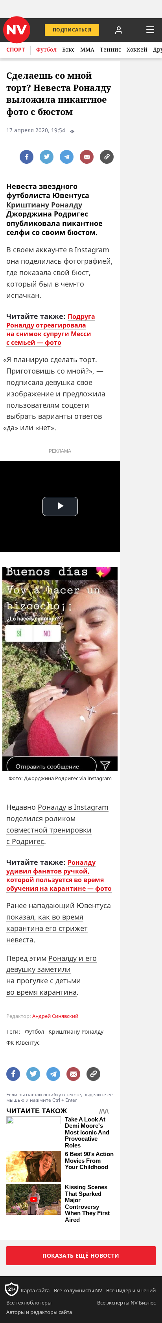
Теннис (110, 49)
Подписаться (72, 29)
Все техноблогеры (29, 1302)
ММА (87, 49)
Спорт (15, 49)
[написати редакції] (87, 157)
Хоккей (137, 49)
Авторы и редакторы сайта (39, 1312)
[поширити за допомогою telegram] (67, 157)
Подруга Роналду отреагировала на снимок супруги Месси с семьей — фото (50, 329)
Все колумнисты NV (78, 1290)
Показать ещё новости (80, 1255)
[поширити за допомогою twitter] (46, 157)
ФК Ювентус (23, 1042)
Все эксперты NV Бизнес (126, 1302)
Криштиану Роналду (44, 204)
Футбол (46, 49)
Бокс (68, 49)
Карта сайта (35, 1290)
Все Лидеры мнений (131, 1290)
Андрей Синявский (55, 1016)
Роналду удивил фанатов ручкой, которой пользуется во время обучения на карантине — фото (59, 875)
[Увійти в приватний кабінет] (118, 30)
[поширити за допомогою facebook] (26, 157)
